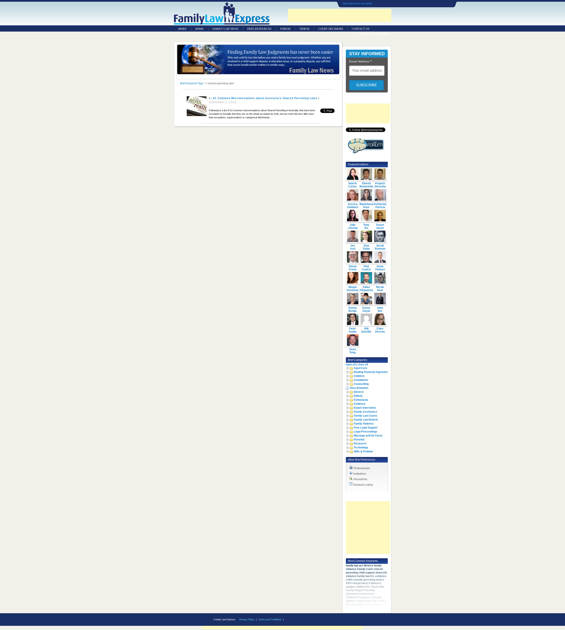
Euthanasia (361, 399)
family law (363, 576)
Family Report (354, 590)
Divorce (359, 391)
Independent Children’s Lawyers (360, 595)
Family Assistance (365, 411)
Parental (359, 439)
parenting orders (373, 579)
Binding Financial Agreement (372, 372)
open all (351, 364)
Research (360, 443)
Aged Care (360, 368)
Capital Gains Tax (366, 600)
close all (363, 364)
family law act (354, 565)
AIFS (349, 583)
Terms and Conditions (270, 619)
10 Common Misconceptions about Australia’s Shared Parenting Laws (265, 98)
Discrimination (359, 387)
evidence (381, 576)
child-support (366, 572)
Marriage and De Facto (368, 435)
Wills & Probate (363, 451)
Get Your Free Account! (357, 3)
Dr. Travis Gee (375, 586)
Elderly (358, 395)
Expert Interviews (365, 407)
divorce (368, 565)
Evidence (359, 403)
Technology (361, 447)
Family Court (365, 569)
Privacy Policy (246, 619)
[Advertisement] (339, 15)
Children (359, 376)
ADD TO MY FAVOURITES (374, 34)
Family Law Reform (366, 419)
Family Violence (364, 423)
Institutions (359, 473)
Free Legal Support (366, 427)
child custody (354, 579)
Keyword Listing (363, 484)
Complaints (361, 380)
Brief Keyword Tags (191, 83)
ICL (372, 576)
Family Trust (371, 604)
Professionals (362, 468)
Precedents (360, 479)
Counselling (361, 384)
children (361, 586)
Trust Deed (357, 607)
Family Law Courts (365, 415)
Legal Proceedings (365, 431)
